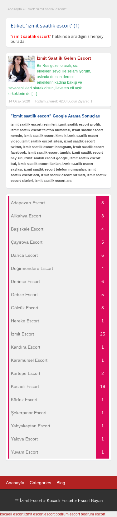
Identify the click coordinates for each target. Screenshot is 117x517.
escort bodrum (56, 514)
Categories (40, 482)
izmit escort (33, 514)
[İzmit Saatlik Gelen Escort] (21, 81)
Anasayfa (14, 9)
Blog (60, 482)
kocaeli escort (11, 514)
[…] (34, 94)
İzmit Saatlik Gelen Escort (64, 58)
